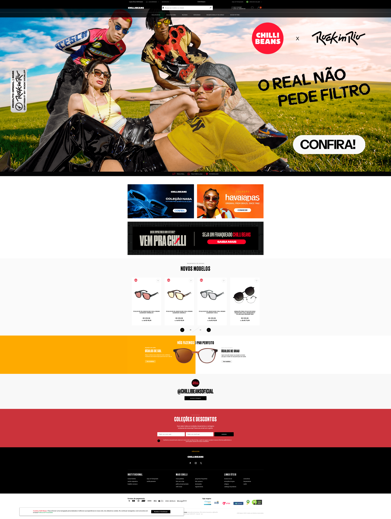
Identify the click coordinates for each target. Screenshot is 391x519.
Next (209, 330)
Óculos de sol (156, 15)
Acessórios (197, 15)
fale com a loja (180, 481)
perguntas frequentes (201, 478)
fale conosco (199, 481)
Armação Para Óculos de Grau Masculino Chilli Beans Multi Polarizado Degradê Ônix (244, 313)
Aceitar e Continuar (160, 511)
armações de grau (229, 481)
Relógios (184, 15)
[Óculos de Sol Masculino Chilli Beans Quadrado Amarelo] (179, 295)
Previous (182, 330)
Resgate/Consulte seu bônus (215, 15)
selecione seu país (254, 2)
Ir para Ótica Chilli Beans (136, 2)
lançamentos (247, 481)
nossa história (132, 478)
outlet (245, 484)
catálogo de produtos (230, 486)
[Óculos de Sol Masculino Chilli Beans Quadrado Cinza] (212, 295)
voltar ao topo (195, 451)
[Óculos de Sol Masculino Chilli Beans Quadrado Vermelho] (146, 295)
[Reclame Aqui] (247, 504)
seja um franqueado (237, 2)
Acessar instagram (195, 398)
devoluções (198, 484)
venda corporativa (133, 481)
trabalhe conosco (132, 484)
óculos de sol (228, 478)
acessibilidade (153, 2)
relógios (226, 484)
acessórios (246, 478)
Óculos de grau (171, 15)
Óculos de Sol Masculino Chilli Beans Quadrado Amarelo (179, 312)
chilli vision (179, 486)
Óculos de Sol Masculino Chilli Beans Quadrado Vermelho (146, 312)
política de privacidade (182, 484)
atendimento (165, 2)
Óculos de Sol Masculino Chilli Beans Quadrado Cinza (212, 312)
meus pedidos (180, 478)
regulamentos (199, 486)
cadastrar (224, 434)
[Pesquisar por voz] (163, 8)
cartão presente (151, 481)
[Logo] (137, 8)
